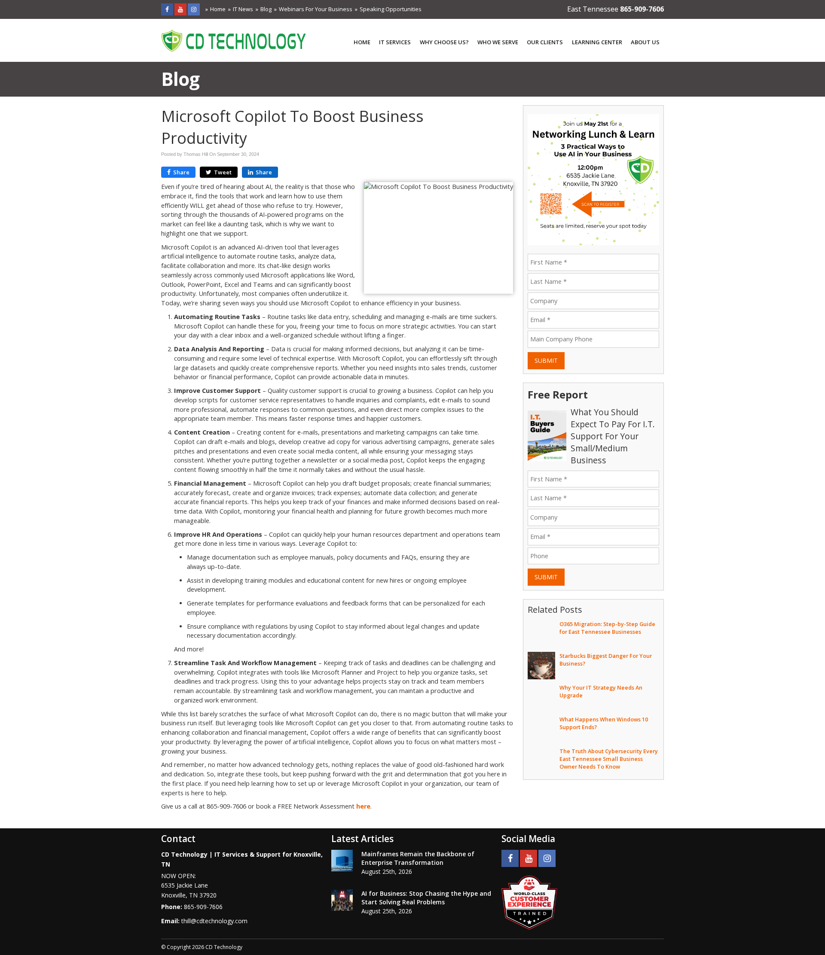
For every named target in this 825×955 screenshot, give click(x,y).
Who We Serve (497, 42)
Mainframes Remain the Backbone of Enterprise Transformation (417, 858)
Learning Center (597, 42)
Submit (546, 360)
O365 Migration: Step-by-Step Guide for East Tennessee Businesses (607, 628)
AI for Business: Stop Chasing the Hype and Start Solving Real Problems (426, 897)
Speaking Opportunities (391, 9)
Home (218, 9)
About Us (645, 42)
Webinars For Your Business (315, 9)
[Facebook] (167, 9)
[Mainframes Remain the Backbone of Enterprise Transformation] (342, 860)
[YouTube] (180, 9)
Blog (266, 9)
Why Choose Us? (444, 42)
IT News (243, 9)
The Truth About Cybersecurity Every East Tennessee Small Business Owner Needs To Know (608, 758)
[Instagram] (194, 9)
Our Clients (545, 42)
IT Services (395, 42)
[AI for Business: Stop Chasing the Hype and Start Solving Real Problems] (342, 900)
